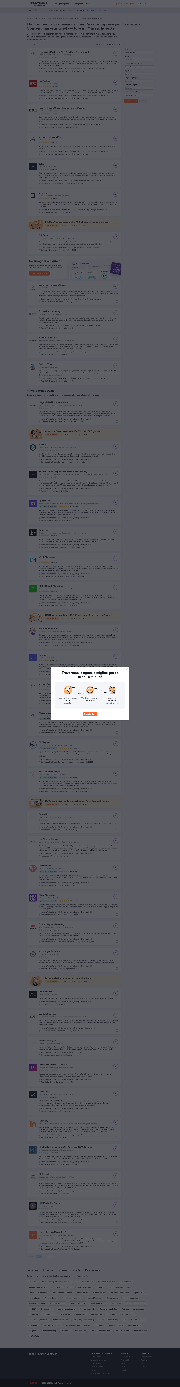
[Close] (126, 669)
